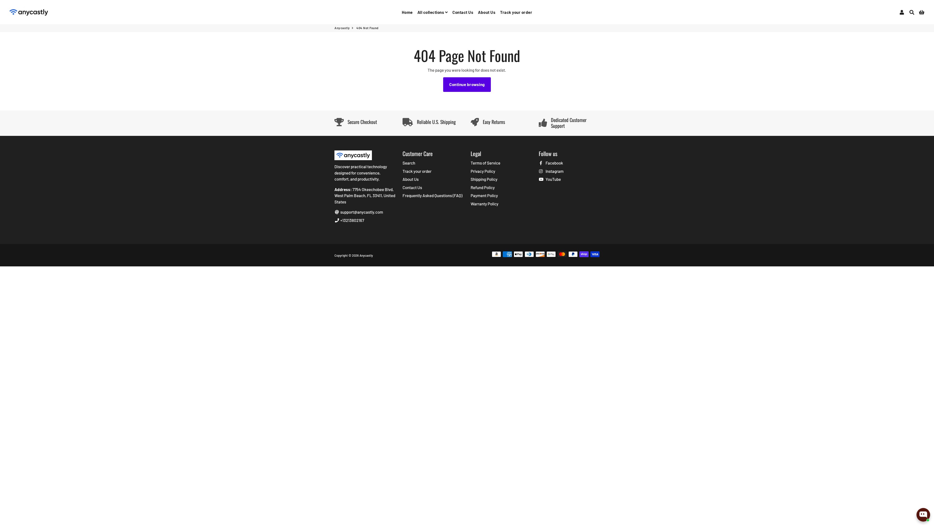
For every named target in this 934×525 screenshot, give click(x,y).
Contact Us (462, 12)
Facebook (554, 162)
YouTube (553, 179)
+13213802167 (352, 220)
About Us (486, 12)
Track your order (516, 12)
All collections (431, 12)
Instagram (554, 171)
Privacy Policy (483, 171)
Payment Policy (484, 195)
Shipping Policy (484, 179)
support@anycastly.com (361, 212)
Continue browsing (467, 84)
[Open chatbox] (923, 515)
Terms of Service (485, 162)
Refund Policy (483, 187)
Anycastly (342, 28)
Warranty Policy (484, 203)
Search (409, 162)
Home (407, 12)
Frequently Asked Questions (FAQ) (432, 195)
